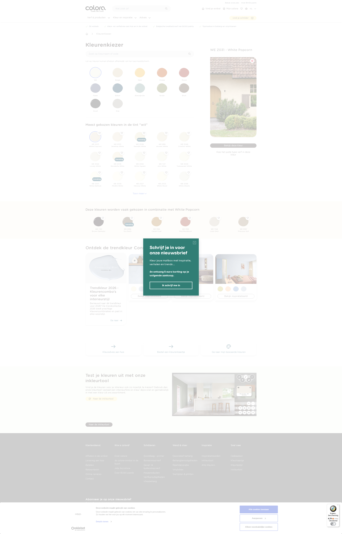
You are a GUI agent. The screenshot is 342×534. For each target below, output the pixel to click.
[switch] (333, 523)
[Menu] (337, 505)
